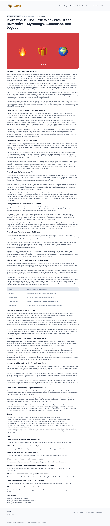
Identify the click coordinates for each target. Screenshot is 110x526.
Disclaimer (99, 512)
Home (60, 6)
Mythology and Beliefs (14, 16)
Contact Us (94, 6)
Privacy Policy (90, 512)
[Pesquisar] (102, 6)
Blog (65, 6)
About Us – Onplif (75, 6)
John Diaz (42, 16)
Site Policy (85, 6)
